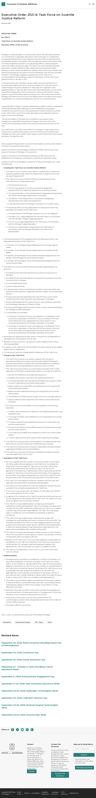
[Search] (89, 4)
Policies (26, 793)
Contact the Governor (60, 775)
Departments (74, 793)
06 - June (39, 622)
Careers (31, 771)
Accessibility (35, 793)
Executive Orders (23, 622)
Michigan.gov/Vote (84, 767)
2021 (50, 622)
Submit (84, 755)
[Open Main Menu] (93, 4)
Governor (7, 622)
